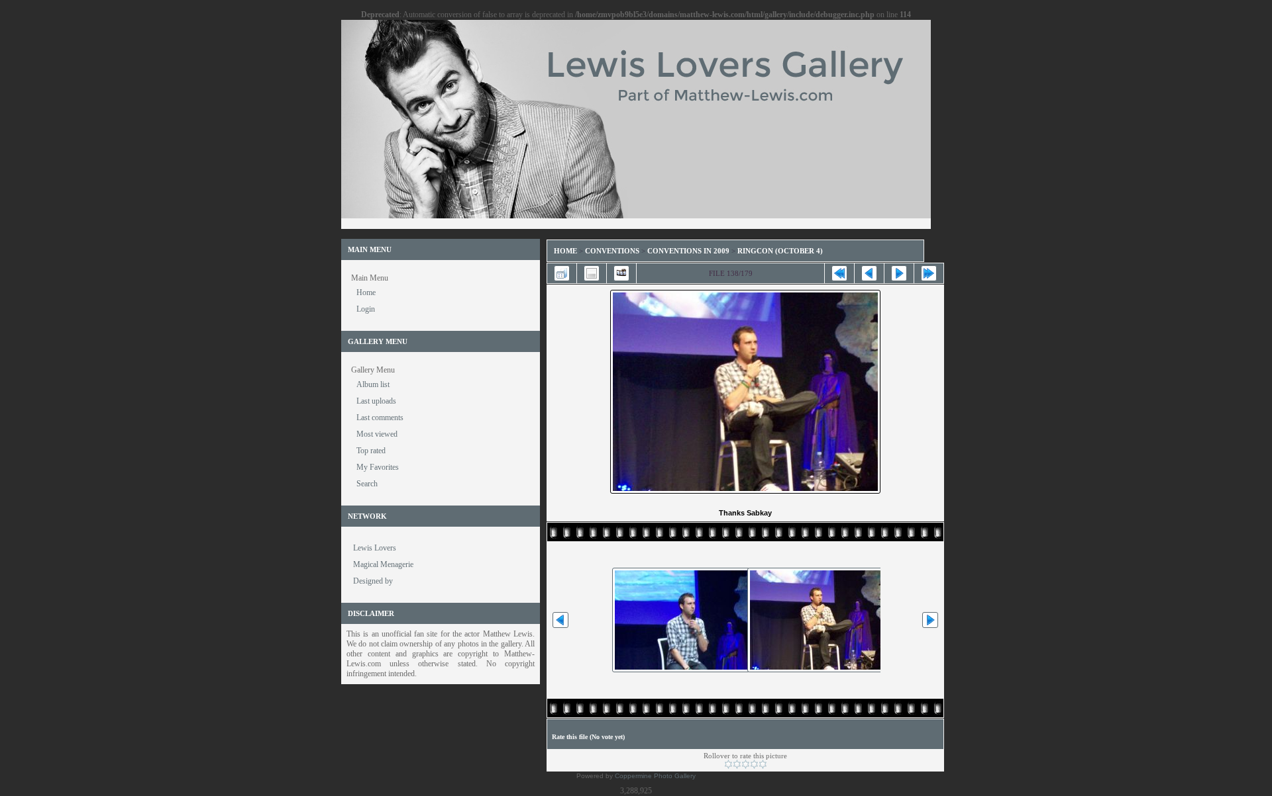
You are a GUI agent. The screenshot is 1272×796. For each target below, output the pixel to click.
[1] (728, 764)
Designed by (373, 581)
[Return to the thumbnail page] (561, 273)
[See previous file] (869, 273)
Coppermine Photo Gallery (655, 775)
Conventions (612, 251)
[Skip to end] (928, 273)
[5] (763, 764)
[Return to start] (839, 273)
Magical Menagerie (383, 564)
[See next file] (899, 273)
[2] (737, 764)
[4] (754, 764)
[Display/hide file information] (591, 273)
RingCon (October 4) (780, 251)
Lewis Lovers (374, 548)
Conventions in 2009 (688, 251)
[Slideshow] (621, 273)
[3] (745, 764)
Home (565, 251)
